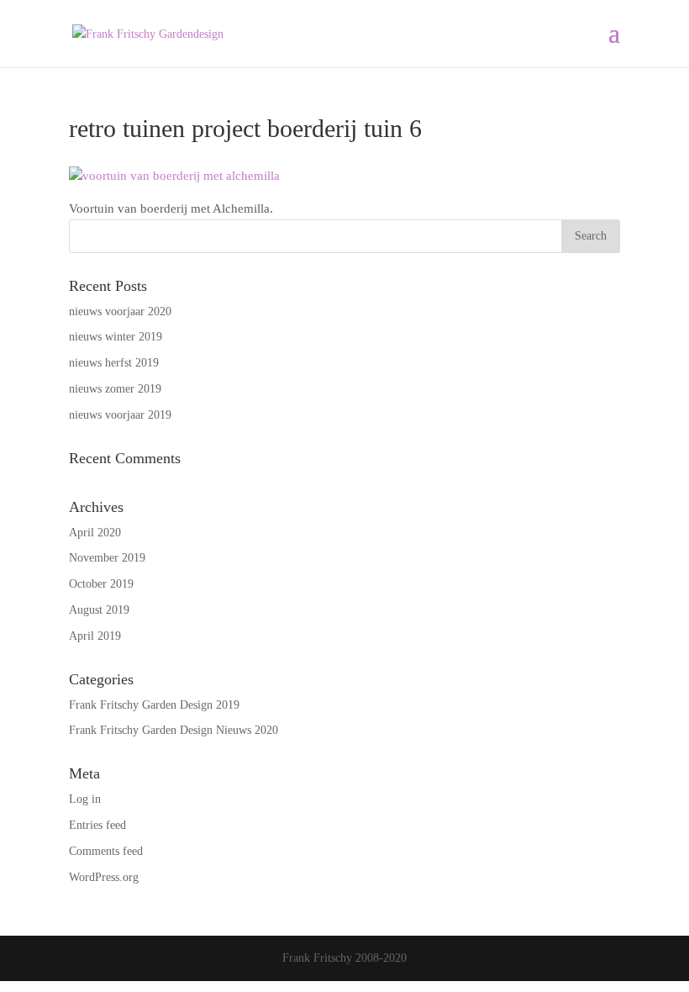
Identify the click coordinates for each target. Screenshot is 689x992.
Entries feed (97, 825)
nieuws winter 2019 (115, 336)
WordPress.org (104, 877)
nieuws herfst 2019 (114, 362)
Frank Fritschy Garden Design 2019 (154, 705)
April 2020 (95, 532)
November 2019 (107, 557)
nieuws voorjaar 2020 (120, 311)
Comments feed (106, 851)
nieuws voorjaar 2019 (120, 415)
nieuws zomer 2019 (115, 389)
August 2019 (99, 610)
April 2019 (95, 636)
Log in (85, 799)
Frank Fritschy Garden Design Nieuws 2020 (173, 730)
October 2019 (101, 584)
